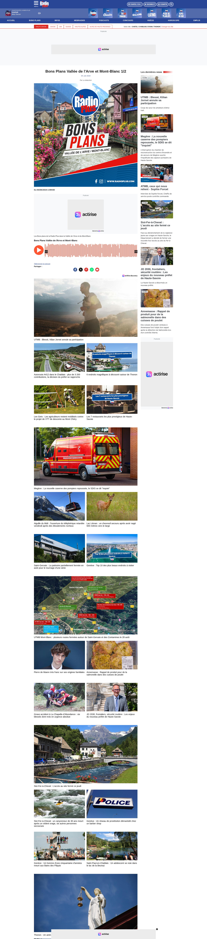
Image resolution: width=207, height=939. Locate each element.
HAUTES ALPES (80, 27)
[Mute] (39, 13)
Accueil (11, 20)
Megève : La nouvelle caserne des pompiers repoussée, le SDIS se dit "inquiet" (156, 141)
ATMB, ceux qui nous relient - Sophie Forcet (154, 188)
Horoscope (173, 20)
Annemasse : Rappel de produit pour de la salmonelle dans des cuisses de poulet (155, 316)
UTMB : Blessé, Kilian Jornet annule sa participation (154, 100)
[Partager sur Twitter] (80, 271)
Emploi (196, 20)
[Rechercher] (171, 4)
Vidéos (150, 20)
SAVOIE (52, 27)
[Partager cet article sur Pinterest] (85, 271)
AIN (60, 27)
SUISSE (68, 27)
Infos (57, 20)
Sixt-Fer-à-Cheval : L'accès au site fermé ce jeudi (155, 225)
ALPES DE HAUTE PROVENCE (100, 27)
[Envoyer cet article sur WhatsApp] (91, 271)
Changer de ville (167, 27)
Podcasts (104, 20)
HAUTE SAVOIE (41, 27)
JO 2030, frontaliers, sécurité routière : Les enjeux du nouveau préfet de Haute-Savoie (156, 274)
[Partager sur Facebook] (74, 271)
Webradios (79, 20)
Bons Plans (35, 20)
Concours (128, 20)
